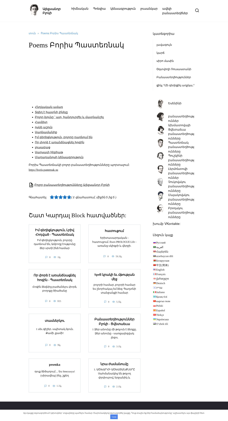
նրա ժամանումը (114, 364)
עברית (159, 287)
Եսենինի (174, 103)
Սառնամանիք (46, 132)
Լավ (114, 417)
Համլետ (41, 122)
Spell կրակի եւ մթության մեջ (114, 277)
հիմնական (79, 8)
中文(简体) (162, 265)
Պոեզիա (99, 8)
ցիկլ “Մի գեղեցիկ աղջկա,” (175, 85)
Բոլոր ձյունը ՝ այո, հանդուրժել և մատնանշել (69, 117)
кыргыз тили (163, 301)
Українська (162, 319)
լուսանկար (149, 8)
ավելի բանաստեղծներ (175, 10)
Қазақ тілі (161, 296)
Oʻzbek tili (162, 323)
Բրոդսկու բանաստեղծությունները (181, 213)
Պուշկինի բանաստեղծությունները (181, 160)
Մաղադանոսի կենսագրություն (59, 157)
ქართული (162, 278)
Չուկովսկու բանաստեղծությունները (181, 186)
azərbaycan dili (164, 256)
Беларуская (162, 260)
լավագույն (164, 44)
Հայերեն (162, 251)
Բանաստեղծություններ (173, 77)
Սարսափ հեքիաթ (49, 152)
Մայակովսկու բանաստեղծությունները (181, 199)
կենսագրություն (123, 8)
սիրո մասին (165, 60)
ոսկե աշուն (43, 127)
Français (160, 274)
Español (160, 310)
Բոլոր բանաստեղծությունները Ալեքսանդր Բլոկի (72, 184)
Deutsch (160, 283)
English (160, 269)
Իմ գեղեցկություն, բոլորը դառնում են (63, 137)
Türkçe (160, 314)
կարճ (160, 52)
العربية (159, 247)
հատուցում (114, 231)
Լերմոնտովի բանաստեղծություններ (181, 173)
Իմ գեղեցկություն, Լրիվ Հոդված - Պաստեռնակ (54, 232)
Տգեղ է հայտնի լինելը (51, 112)
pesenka (54, 364)
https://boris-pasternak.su (43, 169)
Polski (159, 305)
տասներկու (55, 321)
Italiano (160, 292)
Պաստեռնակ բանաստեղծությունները (181, 147)
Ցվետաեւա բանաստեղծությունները (181, 134)
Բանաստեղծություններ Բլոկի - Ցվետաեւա (114, 321)
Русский (160, 242)
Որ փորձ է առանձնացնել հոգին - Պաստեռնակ (55, 277)
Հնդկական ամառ (49, 107)
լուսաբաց (42, 147)
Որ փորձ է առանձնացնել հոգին (59, 142)
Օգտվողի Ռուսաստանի (173, 69)
